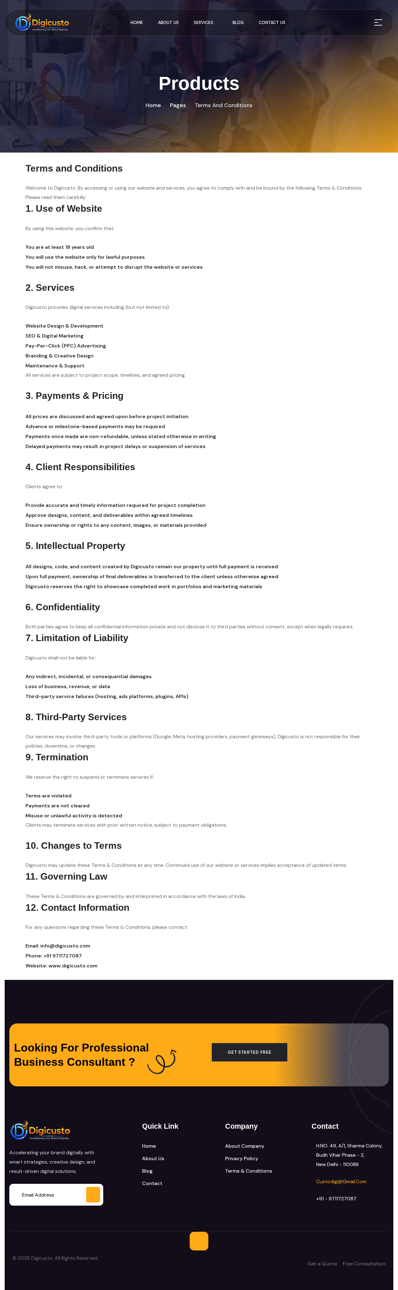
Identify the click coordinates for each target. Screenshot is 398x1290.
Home (137, 22)
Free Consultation (364, 1263)
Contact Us (272, 22)
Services (203, 22)
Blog (238, 22)
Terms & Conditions (248, 1171)
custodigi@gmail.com (341, 1181)
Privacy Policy (241, 1158)
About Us (168, 22)
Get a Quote (322, 1263)
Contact (152, 1183)
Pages (178, 105)
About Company (244, 1146)
